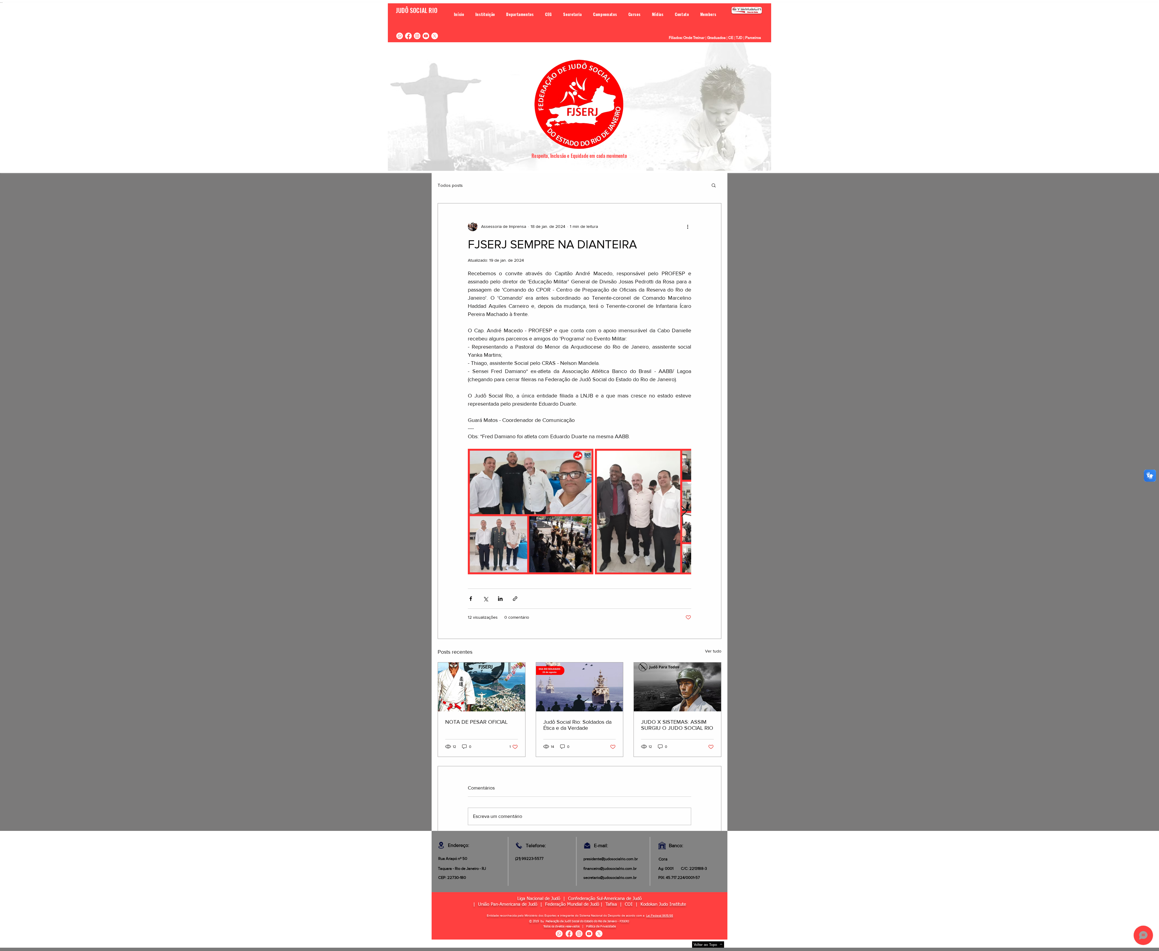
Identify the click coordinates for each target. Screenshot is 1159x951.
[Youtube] (426, 36)
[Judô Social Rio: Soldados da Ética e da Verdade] (579, 686)
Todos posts (450, 185)
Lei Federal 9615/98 (659, 915)
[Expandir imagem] (530, 511)
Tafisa (611, 904)
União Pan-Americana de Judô (509, 904)
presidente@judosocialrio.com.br (610, 859)
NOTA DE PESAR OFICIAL (476, 722)
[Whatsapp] (399, 36)
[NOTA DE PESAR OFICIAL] (481, 686)
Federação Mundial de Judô (572, 904)
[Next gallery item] (684, 512)
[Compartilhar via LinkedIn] (500, 599)
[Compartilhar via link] (515, 599)
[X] (434, 36)
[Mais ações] (687, 226)
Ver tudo (713, 651)
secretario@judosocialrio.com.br (610, 877)
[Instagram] (417, 36)
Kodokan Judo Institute (663, 904)
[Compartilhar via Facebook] (471, 599)
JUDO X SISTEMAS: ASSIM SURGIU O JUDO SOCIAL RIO (677, 725)
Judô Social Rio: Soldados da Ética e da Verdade (577, 725)
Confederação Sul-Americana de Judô (605, 898)
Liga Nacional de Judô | (542, 898)
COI (630, 904)
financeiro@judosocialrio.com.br (610, 868)
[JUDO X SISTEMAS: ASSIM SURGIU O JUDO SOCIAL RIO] (677, 686)
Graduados (716, 38)
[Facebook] (408, 36)
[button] (485, 14)
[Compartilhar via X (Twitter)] (485, 599)
